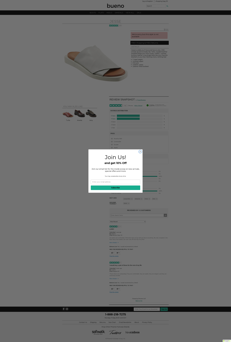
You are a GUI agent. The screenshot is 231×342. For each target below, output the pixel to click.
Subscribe (115, 188)
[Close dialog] (140, 151)
